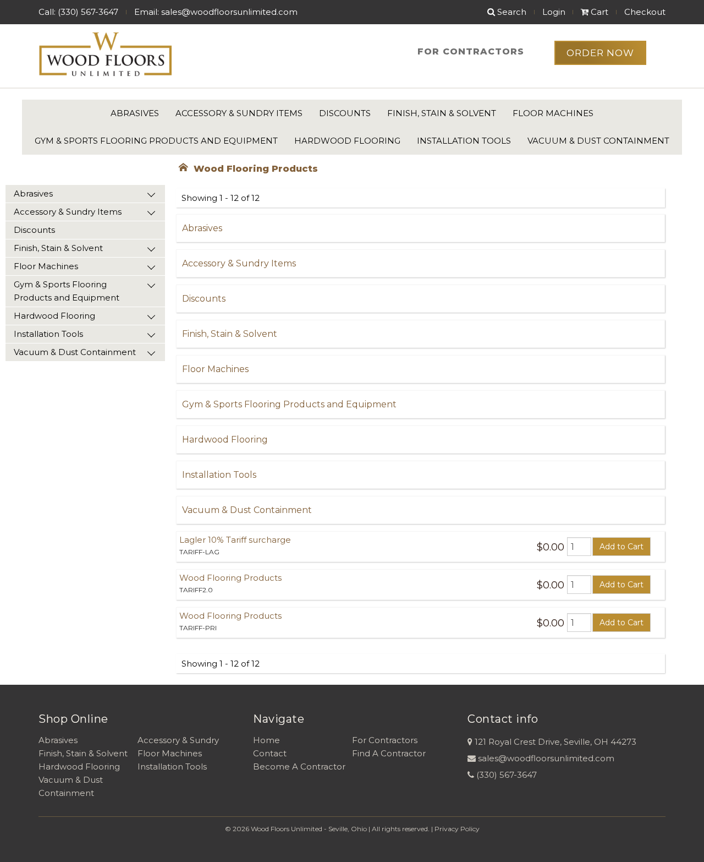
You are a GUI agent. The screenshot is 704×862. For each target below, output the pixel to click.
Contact (270, 753)
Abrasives (135, 113)
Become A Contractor (299, 766)
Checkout (645, 12)
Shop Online (73, 718)
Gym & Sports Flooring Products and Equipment (156, 140)
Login (553, 12)
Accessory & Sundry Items (238, 113)
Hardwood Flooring (347, 140)
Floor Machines (553, 113)
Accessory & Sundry (178, 740)
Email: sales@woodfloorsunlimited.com (216, 12)
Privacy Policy (457, 829)
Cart (598, 12)
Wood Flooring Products (230, 577)
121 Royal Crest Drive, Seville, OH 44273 (555, 741)
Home (266, 740)
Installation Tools (464, 140)
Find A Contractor (389, 753)
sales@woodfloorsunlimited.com (546, 758)
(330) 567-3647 (506, 775)
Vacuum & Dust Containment (598, 140)
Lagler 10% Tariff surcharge (235, 539)
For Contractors (470, 51)
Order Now (600, 52)
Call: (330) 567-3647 (78, 12)
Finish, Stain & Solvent (441, 113)
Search (510, 12)
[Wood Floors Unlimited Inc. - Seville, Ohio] (105, 55)
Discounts (345, 113)
